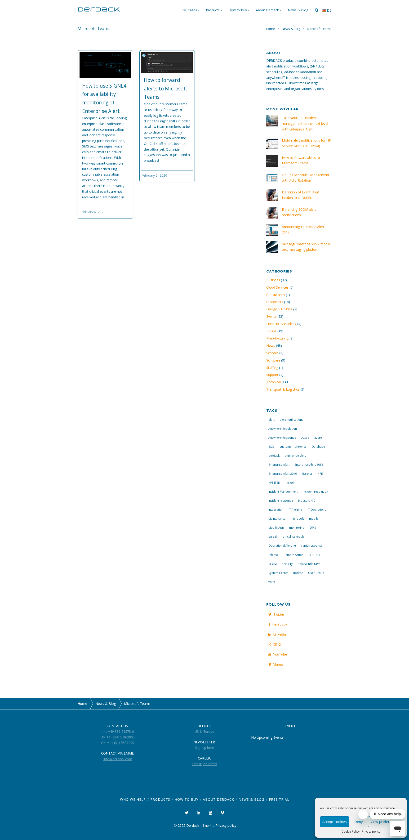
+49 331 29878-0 (121, 731)
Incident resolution (315, 491)
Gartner (307, 473)
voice (272, 582)
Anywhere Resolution (282, 428)
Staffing (272, 367)
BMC (271, 446)
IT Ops (271, 331)
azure (318, 437)
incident (291, 482)
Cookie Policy (351, 832)
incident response (280, 500)
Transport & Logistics (282, 389)
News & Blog (298, 10)
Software (273, 360)
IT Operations (316, 509)
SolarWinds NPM (309, 564)
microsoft (297, 518)
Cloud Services (277, 287)
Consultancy (275, 294)
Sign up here (204, 747)
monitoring (296, 527)
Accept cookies (334, 821)
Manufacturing (277, 338)
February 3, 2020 (154, 175)
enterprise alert (295, 455)
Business (273, 280)
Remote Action (293, 555)
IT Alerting (295, 509)
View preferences (384, 821)
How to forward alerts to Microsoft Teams (165, 88)
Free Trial (279, 799)
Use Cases (189, 10)
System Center (278, 573)
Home (270, 29)
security (287, 564)
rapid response (312, 545)
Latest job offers (204, 764)
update (298, 573)
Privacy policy (371, 832)
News (270, 345)
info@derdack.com (117, 759)
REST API (314, 555)
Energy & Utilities (279, 309)
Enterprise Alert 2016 (309, 464)
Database (318, 446)
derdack (274, 455)
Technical (273, 382)
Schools (272, 353)
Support (272, 374)
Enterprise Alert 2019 (282, 473)
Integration (275, 509)
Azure (305, 437)
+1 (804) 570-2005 (121, 737)
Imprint (208, 825)
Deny (358, 821)
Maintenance (276, 518)
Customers (274, 301)
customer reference (293, 446)
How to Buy (238, 10)
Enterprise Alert (278, 464)
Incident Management (283, 491)
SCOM (272, 564)
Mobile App (276, 527)
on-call (272, 536)
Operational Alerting (282, 545)
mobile (314, 518)
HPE (320, 473)
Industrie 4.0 (306, 500)
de (328, 10)
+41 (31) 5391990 (120, 742)
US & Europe (204, 731)
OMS (313, 527)
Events (271, 316)
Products (213, 10)
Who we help (133, 799)
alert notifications (291, 419)
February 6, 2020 (92, 212)
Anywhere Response (282, 437)
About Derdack (267, 10)
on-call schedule (294, 536)
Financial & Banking (281, 324)
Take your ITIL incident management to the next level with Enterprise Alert (305, 123)
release (273, 555)
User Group (316, 573)
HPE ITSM (274, 482)
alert (271, 419)
